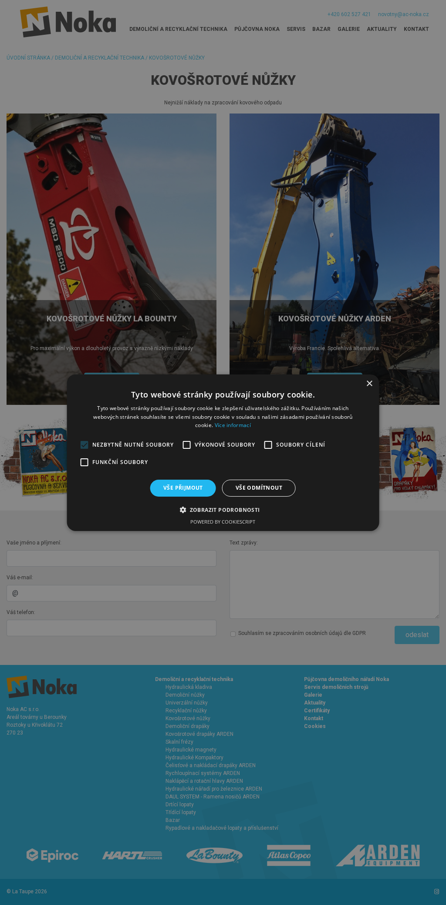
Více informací (233, 425)
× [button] (369, 383)
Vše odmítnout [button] (259, 487)
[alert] (223, 452)
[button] (223, 509)
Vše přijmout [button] (183, 487)
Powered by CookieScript (222, 521)
